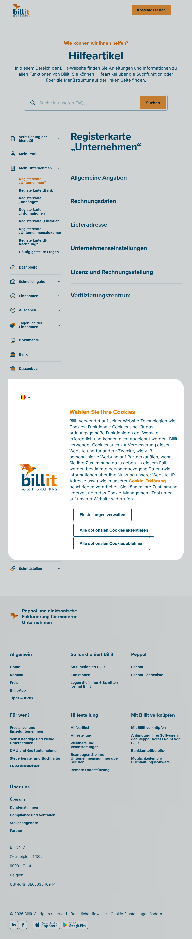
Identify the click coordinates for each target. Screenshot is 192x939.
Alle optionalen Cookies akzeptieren (114, 530)
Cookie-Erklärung (147, 480)
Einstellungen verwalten (103, 515)
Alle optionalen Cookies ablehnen (112, 543)
